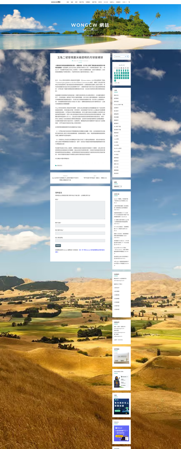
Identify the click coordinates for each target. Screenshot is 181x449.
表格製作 (118, 2)
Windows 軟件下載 (118, 104)
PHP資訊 (116, 154)
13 (128, 73)
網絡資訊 (59, 227)
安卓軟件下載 (117, 129)
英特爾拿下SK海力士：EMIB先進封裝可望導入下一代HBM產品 (121, 242)
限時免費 (116, 101)
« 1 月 (115, 83)
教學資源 (116, 157)
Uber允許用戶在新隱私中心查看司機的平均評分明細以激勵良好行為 (65, 240)
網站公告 (116, 95)
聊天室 (100, 2)
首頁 (68, 2)
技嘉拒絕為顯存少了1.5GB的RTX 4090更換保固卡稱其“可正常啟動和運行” (121, 214)
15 (117, 75)
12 (126, 73)
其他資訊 (116, 173)
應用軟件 (116, 123)
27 (128, 78)
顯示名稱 (58, 285)
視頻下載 (94, 2)
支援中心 (112, 2)
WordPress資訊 (117, 148)
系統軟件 (116, 107)
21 (115, 78)
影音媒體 (116, 117)
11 (123, 73)
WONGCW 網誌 (55, 2)
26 (126, 78)
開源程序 (116, 161)
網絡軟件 (116, 120)
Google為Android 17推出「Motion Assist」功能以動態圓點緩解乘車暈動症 (121, 249)
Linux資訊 (116, 139)
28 (115, 80)
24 (121, 78)
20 (128, 75)
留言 (57, 261)
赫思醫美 (116, 98)
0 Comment (85, 60)
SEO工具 (106, 2)
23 (119, 78)
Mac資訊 (116, 136)
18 (123, 75)
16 (119, 75)
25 (123, 78)
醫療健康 (116, 170)
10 (121, 73)
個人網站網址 (59, 299)
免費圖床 (88, 2)
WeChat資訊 (117, 151)
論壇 (72, 2)
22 (117, 78)
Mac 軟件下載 (117, 126)
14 (115, 75)
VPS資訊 (116, 142)
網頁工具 (116, 164)
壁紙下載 (81, 2)
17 (121, 75)
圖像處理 (116, 114)
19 (126, 75)
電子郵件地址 (59, 292)
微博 (76, 2)
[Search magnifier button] (128, 56)
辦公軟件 (116, 111)
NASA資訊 (116, 145)
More (124, 2)
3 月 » (118, 83)
